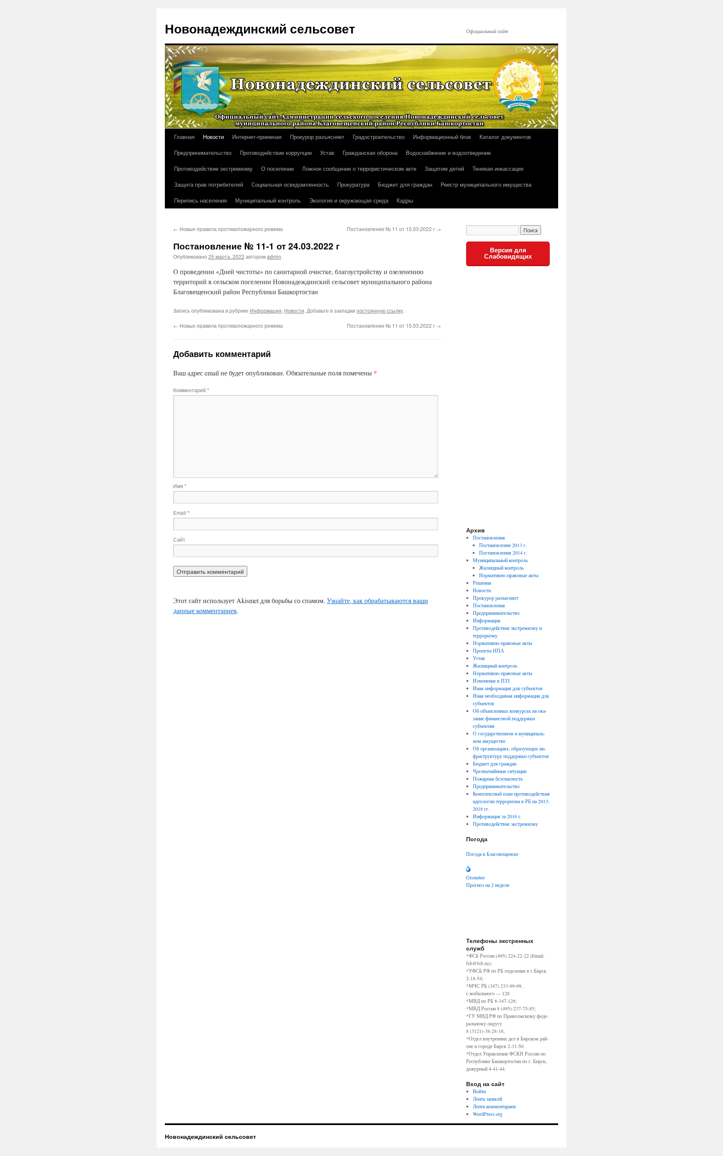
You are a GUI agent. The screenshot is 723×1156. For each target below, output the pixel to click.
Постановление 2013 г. (503, 545)
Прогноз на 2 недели (487, 884)
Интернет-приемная (257, 137)
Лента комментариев (494, 1106)
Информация (266, 310)
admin (274, 256)
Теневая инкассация (497, 168)
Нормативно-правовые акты (508, 575)
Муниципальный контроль (268, 200)
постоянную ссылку (379, 310)
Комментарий (191, 389)
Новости (213, 137)
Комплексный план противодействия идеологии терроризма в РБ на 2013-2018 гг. (511, 801)
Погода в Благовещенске (492, 853)
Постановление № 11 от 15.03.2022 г (394, 228)
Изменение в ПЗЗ (491, 680)
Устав (327, 153)
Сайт (179, 539)
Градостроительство (379, 137)
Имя (180, 485)
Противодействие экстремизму (213, 168)
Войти (479, 1091)
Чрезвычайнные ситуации (499, 771)
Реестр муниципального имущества (486, 184)
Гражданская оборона (370, 153)
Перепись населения (200, 200)
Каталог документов (505, 137)
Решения (482, 582)
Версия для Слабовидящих (508, 253)
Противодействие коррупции (276, 153)
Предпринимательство (202, 153)
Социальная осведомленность (290, 184)
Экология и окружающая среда (348, 200)
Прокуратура (353, 184)
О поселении (277, 168)
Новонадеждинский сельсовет (260, 28)
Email (181, 512)
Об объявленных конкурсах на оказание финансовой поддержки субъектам (510, 718)
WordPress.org (488, 1113)
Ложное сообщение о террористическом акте (359, 168)
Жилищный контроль (501, 567)
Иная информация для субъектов (508, 688)
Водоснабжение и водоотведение (448, 153)
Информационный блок (442, 137)
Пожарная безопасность (498, 778)
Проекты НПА (488, 650)
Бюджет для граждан (405, 184)
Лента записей (487, 1098)
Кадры (405, 200)
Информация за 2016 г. (497, 816)
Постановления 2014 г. (503, 552)
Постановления (489, 537)
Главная (184, 137)
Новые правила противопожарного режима (228, 228)
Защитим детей (444, 168)
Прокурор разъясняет (317, 137)
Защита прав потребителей (208, 184)
